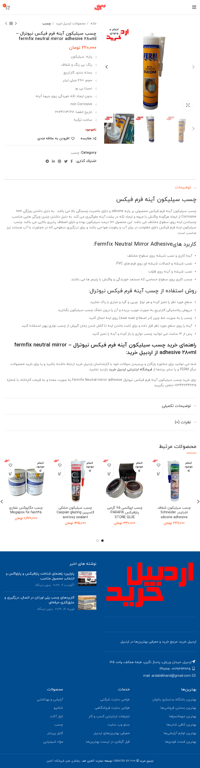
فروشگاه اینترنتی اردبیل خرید (130, 369)
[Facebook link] (71, 161)
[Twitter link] (66, 161)
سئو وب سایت (119, 724)
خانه (93, 23)
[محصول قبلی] (15, 23)
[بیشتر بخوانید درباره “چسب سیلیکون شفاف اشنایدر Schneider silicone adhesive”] (158, 473)
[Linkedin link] (53, 161)
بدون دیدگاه (43, 585)
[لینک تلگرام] (47, 161)
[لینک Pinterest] (59, 161)
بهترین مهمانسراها (182, 716)
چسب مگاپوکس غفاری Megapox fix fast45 (26, 510)
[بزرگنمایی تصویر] (188, 105)
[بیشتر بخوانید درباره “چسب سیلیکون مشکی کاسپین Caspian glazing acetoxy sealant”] (60, 473)
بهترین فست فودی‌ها (180, 741)
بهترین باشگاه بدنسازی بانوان (174, 699)
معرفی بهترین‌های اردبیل (111, 733)
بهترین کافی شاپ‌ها (181, 724)
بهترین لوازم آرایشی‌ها (180, 733)
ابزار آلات (56, 716)
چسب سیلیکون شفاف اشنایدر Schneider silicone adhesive (174, 512)
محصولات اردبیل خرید (70, 23)
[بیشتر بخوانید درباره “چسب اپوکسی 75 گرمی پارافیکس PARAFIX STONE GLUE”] (109, 473)
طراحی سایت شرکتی (115, 699)
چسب (46, 23)
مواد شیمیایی (53, 741)
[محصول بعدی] (6, 23)
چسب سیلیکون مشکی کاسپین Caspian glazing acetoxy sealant (75, 512)
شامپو (58, 708)
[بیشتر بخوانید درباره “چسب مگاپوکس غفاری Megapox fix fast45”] (10, 473)
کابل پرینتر (55, 733)
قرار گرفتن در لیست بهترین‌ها (108, 741)
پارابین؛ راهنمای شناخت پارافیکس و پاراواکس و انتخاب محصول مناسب (40, 576)
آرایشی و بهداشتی (50, 699)
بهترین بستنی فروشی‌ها (178, 708)
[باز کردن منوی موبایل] (194, 7)
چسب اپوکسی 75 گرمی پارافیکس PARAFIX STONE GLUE (124, 512)
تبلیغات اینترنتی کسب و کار (109, 716)
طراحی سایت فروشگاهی (112, 708)
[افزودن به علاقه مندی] (158, 465)
